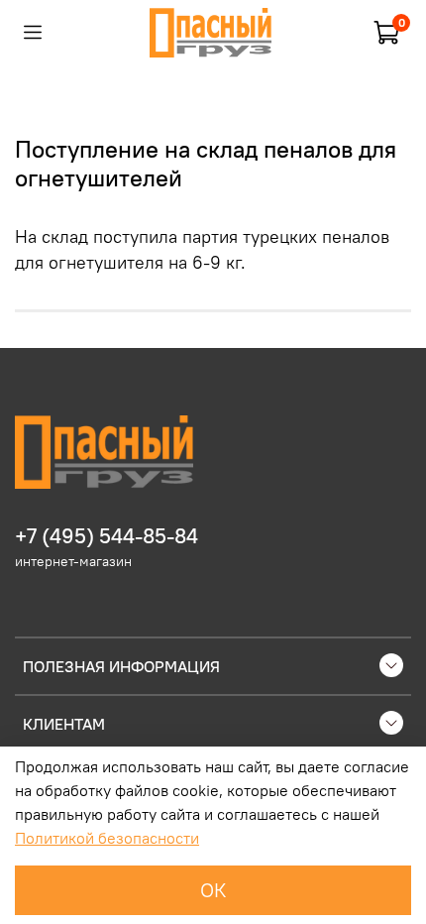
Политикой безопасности (107, 838)
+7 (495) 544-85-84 (106, 535)
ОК (213, 889)
